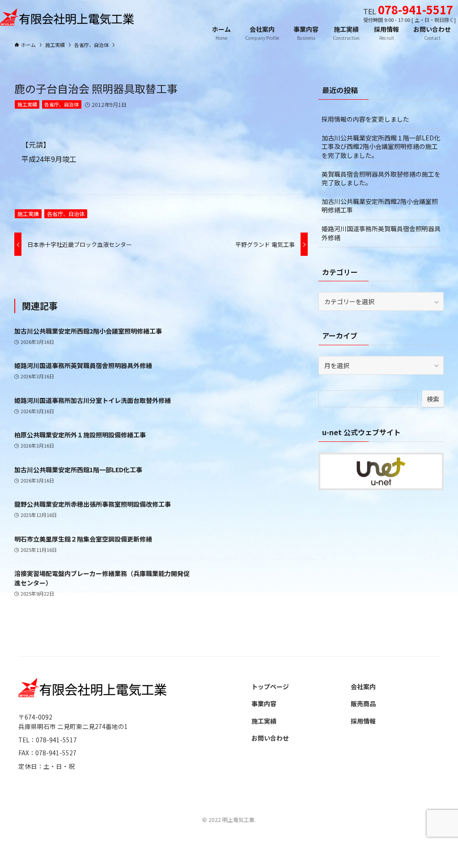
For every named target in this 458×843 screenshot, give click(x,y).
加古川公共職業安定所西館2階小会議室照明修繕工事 (380, 206)
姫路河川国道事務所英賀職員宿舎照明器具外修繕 (381, 233)
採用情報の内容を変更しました (365, 118)
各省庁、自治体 (61, 104)
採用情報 (363, 720)
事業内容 (263, 703)
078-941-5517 (415, 9)
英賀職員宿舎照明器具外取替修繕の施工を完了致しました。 (381, 178)
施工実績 (27, 104)
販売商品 (363, 703)
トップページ (270, 686)
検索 (433, 398)
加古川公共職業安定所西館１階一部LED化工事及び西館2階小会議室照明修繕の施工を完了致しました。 (381, 146)
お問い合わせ (270, 737)
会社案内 (363, 686)
